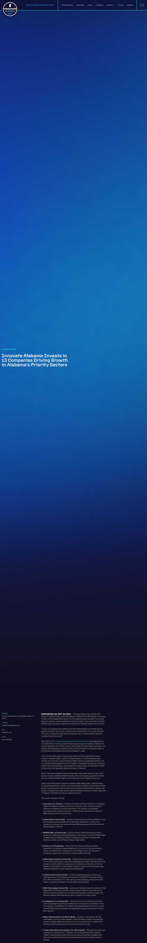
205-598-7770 (7, 732)
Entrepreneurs (67, 5)
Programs (99, 5)
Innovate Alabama (10, 9)
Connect (130, 5)
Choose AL (110, 5)
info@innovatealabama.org (10, 725)
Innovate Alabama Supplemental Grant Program (71, 741)
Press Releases (7, 739)
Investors (80, 5)
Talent (90, 5)
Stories (121, 5)
